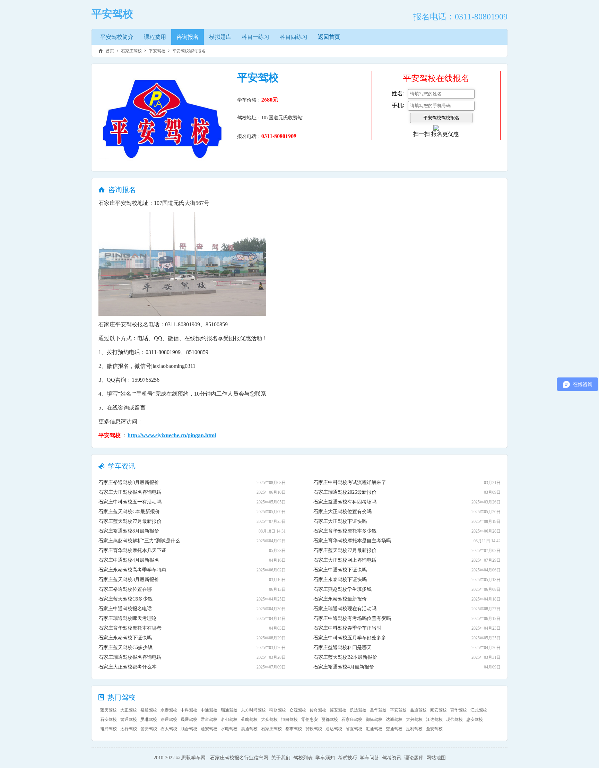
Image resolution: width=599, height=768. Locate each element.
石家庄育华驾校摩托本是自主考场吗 (352, 540)
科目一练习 (255, 37)
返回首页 (329, 37)
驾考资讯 (391, 757)
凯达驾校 (358, 710)
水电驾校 (229, 728)
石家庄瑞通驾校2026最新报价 (344, 492)
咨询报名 (187, 37)
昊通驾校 (249, 728)
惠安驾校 (474, 719)
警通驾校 (128, 719)
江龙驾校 (478, 710)
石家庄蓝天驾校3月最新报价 (128, 579)
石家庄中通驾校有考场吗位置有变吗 (352, 618)
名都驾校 (229, 719)
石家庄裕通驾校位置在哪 (125, 589)
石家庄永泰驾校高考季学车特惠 (132, 569)
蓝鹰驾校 (249, 719)
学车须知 (325, 757)
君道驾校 (209, 719)
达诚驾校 (394, 719)
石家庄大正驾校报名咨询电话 (130, 492)
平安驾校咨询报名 (189, 51)
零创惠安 (309, 719)
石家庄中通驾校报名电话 (125, 608)
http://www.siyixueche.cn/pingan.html (172, 435)
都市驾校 (293, 728)
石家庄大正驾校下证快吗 (340, 521)
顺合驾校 (189, 728)
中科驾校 (189, 710)
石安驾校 (108, 719)
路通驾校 (168, 719)
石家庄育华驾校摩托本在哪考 (130, 628)
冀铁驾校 (313, 728)
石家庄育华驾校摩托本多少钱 (344, 531)
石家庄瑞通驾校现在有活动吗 (344, 608)
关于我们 (280, 757)
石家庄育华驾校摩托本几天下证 (132, 550)
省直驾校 (354, 728)
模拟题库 (220, 37)
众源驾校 (297, 710)
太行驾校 (128, 728)
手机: (398, 105)
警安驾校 (148, 728)
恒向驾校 (289, 719)
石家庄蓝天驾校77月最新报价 (130, 521)
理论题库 (414, 757)
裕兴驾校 (108, 728)
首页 (110, 51)
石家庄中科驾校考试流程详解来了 (349, 482)
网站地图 (436, 757)
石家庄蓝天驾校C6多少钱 (125, 599)
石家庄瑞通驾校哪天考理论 (127, 618)
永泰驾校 (168, 710)
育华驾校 (458, 710)
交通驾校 (394, 728)
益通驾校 (418, 710)
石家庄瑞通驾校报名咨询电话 (130, 657)
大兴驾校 (414, 719)
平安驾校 (157, 51)
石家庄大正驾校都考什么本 (127, 667)
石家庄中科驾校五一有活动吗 (130, 501)
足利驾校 (414, 728)
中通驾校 (209, 710)
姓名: (398, 93)
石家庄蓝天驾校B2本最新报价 (345, 657)
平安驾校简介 (116, 37)
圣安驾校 (434, 728)
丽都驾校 (329, 719)
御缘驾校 (374, 719)
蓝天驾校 (108, 710)
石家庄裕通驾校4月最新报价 (343, 667)
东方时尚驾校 (253, 710)
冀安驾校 (338, 710)
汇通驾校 (374, 728)
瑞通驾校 (229, 710)
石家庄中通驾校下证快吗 (340, 569)
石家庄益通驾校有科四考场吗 (344, 501)
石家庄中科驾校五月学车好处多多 (349, 637)
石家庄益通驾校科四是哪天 (342, 647)
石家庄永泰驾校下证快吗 (125, 637)
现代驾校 (454, 719)
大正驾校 (128, 710)
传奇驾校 (318, 710)
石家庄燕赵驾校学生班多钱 (342, 589)
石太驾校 (168, 728)
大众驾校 (269, 719)
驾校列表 (303, 757)
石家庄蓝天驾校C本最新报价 (129, 511)
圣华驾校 (378, 710)
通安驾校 (209, 728)
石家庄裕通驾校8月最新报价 (128, 482)
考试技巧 (347, 757)
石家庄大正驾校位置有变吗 (342, 511)
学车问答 (369, 757)
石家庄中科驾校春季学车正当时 (347, 628)
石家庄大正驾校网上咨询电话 (344, 560)
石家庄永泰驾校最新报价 (340, 599)
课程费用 (155, 37)
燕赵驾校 (277, 710)
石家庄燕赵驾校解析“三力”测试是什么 (139, 540)
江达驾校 (434, 719)
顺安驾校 (438, 710)
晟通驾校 (189, 719)
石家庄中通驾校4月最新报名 (128, 560)
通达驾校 (333, 728)
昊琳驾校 (148, 719)
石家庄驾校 (131, 51)
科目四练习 (293, 37)
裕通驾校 (148, 710)
